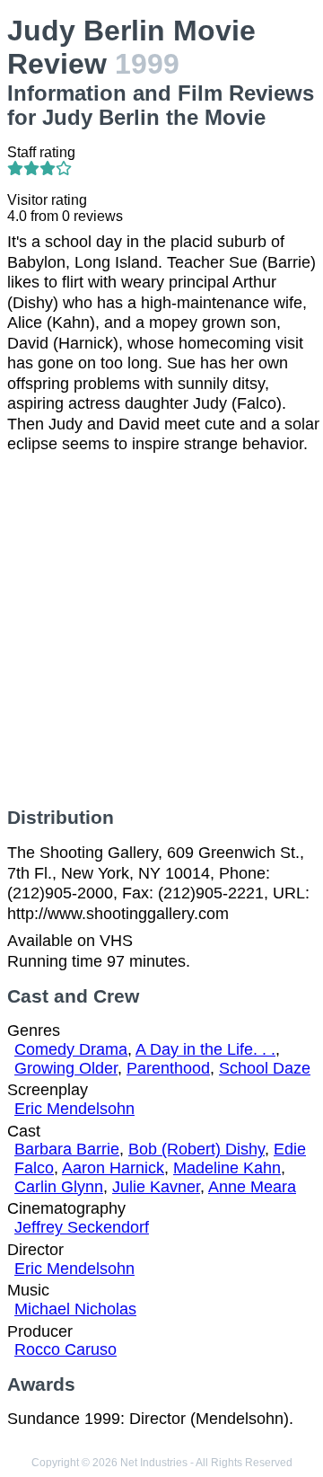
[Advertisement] (161, 630)
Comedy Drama (70, 1049)
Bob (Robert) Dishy (196, 1149)
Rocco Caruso (65, 1349)
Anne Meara (252, 1187)
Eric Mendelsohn (74, 1109)
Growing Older (66, 1068)
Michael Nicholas (75, 1309)
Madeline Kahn (227, 1168)
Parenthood (168, 1068)
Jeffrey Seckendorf (81, 1227)
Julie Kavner (156, 1187)
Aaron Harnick (113, 1168)
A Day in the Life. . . (205, 1049)
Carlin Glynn (58, 1187)
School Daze (264, 1068)
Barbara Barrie (66, 1149)
